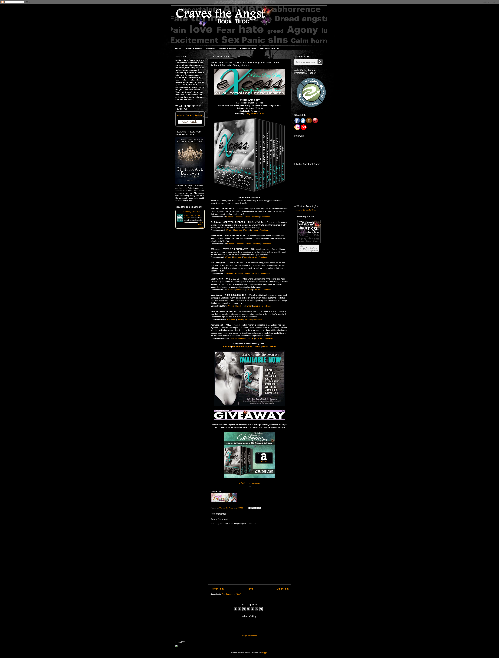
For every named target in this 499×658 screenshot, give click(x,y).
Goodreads (265, 217)
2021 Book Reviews (193, 48)
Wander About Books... (270, 48)
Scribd (273, 346)
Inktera (265, 346)
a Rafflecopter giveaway (249, 483)
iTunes (258, 346)
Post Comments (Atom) (231, 594)
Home (178, 48)
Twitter (247, 217)
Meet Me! (210, 48)
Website (229, 217)
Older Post (282, 588)
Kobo (250, 346)
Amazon (255, 217)
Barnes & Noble (239, 346)
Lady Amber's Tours (255, 114)
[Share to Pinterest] (259, 508)
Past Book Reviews (227, 48)
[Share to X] (254, 508)
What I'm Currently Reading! (190, 115)
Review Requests (248, 48)
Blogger (264, 653)
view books (200, 227)
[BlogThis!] (252, 508)
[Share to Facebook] (257, 508)
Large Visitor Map (249, 636)
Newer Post (217, 588)
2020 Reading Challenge (190, 211)
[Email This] (249, 508)
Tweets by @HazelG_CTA (305, 210)
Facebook (239, 217)
